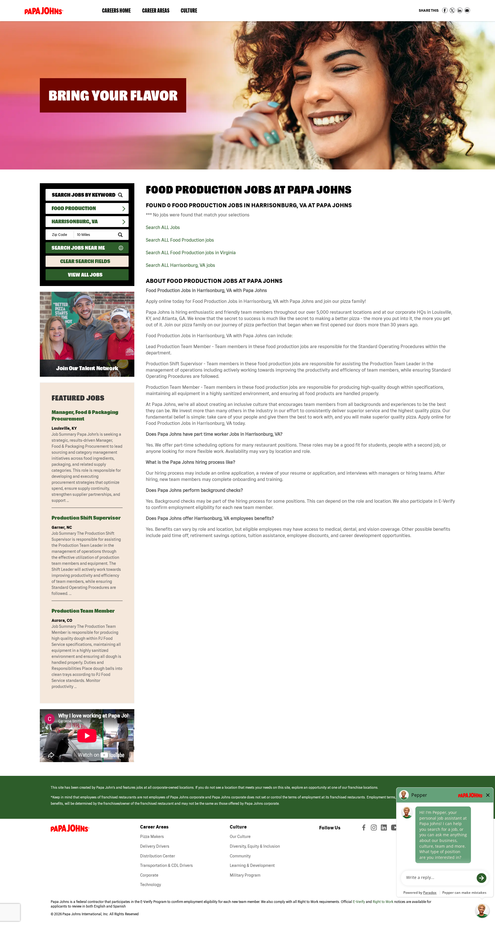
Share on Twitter (452, 10)
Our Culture (240, 836)
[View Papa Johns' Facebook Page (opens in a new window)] (365, 829)
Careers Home (116, 10)
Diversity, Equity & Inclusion (255, 846)
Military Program (245, 875)
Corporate (149, 875)
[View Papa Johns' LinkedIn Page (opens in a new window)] (385, 829)
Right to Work (383, 902)
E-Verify (359, 902)
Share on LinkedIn (460, 10)
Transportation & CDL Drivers (166, 865)
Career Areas (158, 12)
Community (240, 856)
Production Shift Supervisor (86, 518)
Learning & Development (252, 865)
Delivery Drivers (154, 846)
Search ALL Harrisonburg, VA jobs (180, 265)
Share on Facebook (445, 10)
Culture (192, 12)
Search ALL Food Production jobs (180, 239)
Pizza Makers (152, 836)
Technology (150, 884)
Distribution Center (157, 856)
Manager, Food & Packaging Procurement (85, 415)
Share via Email (467, 10)
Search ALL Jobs (163, 227)
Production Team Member (83, 611)
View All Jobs (85, 275)
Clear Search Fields (85, 261)
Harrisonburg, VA (75, 221)
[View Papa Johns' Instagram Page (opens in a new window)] (375, 829)
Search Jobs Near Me (78, 248)
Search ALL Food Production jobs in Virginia (191, 252)
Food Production (74, 208)
